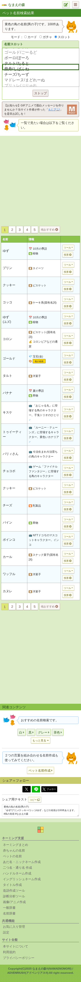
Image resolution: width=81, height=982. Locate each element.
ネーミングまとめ (15, 844)
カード (32, 37)
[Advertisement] (40, 179)
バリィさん (10, 453)
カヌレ (7, 591)
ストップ (40, 93)
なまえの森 (16, 5)
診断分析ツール (14, 896)
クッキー (9, 285)
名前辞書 (9, 913)
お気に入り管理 (14, 926)
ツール (67, 247)
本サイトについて (15, 946)
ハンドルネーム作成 (17, 873)
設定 (6, 932)
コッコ (7, 302)
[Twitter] (26, 789)
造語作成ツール (14, 890)
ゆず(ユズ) (7, 319)
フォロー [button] (51, 789)
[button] (21, 732)
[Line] (36, 789)
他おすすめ (48, 229)
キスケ (7, 412)
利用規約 (9, 952)
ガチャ (47, 37)
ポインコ (9, 539)
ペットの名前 (12, 856)
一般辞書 (9, 907)
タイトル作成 (12, 884)
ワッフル (9, 574)
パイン (7, 522)
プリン (7, 268)
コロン (7, 339)
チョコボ (9, 471)
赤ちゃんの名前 (14, 850)
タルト (7, 375)
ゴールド (9, 358)
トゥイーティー (12, 434)
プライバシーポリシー (18, 958)
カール (7, 556)
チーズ (7, 505)
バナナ (7, 392)
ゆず (6, 250)
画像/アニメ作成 (14, 902)
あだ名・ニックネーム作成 (22, 862)
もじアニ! (54, 109)
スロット (64, 37)
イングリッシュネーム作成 (22, 879)
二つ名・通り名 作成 (17, 867)
